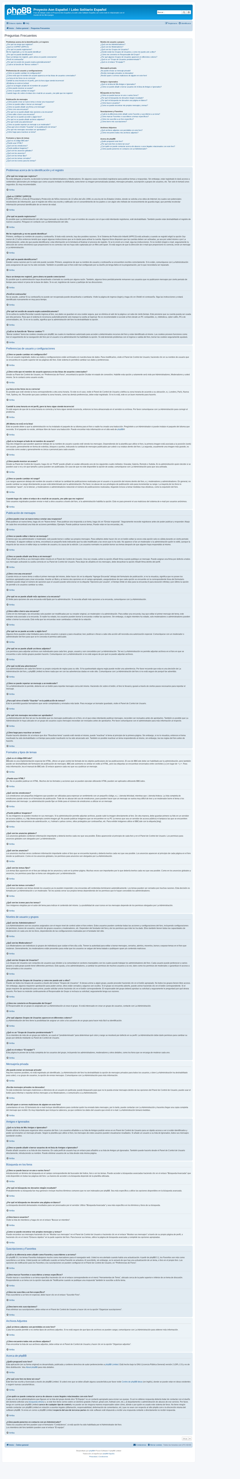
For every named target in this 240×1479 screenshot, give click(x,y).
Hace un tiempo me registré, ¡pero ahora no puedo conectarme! (31, 57)
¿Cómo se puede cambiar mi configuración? (23, 73)
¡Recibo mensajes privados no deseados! (116, 73)
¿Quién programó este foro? (111, 141)
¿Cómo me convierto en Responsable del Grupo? (120, 54)
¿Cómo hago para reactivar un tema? (21, 132)
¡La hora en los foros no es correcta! (20, 78)
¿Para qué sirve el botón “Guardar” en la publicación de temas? (31, 127)
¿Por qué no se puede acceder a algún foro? (24, 117)
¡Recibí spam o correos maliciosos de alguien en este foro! (123, 76)
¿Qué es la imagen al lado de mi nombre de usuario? (27, 86)
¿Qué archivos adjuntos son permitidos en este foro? (121, 130)
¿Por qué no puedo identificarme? (19, 54)
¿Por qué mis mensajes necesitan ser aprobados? (26, 130)
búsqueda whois (36, 1402)
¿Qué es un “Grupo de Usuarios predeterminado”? (120, 59)
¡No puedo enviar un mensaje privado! (115, 71)
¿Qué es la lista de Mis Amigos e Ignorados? (118, 84)
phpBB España (108, 1454)
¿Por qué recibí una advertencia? (19, 122)
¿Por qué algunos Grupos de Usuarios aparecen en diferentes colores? (128, 57)
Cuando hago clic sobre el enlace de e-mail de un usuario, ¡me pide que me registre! (39, 93)
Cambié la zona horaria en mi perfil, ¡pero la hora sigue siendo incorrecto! (35, 81)
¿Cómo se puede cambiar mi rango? (20, 91)
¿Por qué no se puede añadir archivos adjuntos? (25, 119)
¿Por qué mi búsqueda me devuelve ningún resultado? (122, 98)
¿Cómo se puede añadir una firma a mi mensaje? (25, 107)
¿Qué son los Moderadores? (111, 47)
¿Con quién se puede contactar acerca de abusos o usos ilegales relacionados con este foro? (137, 146)
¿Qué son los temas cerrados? (18, 158)
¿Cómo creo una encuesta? (17, 109)
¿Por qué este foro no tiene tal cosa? (115, 144)
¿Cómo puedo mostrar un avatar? (19, 88)
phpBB (120, 429)
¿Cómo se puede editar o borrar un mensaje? (24, 104)
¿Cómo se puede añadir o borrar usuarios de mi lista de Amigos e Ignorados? (131, 87)
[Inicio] (19, 10)
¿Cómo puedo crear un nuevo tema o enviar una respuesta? (30, 102)
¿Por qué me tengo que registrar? (19, 44)
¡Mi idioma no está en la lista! (17, 83)
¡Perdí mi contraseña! (14, 59)
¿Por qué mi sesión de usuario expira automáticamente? (28, 62)
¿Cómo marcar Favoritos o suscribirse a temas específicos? (124, 116)
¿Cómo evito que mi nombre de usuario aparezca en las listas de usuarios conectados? (41, 76)
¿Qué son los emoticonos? (17, 146)
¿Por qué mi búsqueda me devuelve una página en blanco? (123, 100)
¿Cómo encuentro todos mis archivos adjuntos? (119, 133)
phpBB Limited (112, 1364)
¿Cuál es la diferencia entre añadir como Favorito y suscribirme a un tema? (130, 114)
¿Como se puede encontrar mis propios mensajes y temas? (124, 105)
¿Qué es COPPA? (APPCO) (17, 47)
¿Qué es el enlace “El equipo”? (112, 62)
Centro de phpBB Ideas (132, 1382)
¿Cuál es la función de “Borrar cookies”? (22, 64)
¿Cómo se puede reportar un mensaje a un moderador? (28, 124)
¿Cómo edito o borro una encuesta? (20, 114)
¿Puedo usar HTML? (14, 143)
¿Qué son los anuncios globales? (19, 151)
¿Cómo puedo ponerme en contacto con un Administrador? (123, 149)
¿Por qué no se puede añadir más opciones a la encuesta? (29, 112)
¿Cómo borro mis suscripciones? (113, 122)
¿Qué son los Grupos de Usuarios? (114, 49)
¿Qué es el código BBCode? (17, 141)
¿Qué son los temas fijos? (16, 156)
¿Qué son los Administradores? (112, 44)
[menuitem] (26, 23)
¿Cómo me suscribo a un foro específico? (117, 119)
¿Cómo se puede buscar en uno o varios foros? (119, 95)
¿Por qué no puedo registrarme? (19, 49)
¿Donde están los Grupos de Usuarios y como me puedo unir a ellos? (128, 52)
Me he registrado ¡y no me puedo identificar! (23, 52)
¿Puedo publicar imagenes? (17, 148)
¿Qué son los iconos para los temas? (21, 161)
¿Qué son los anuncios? (16, 153)
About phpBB (32, 1367)
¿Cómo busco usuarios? (110, 103)
